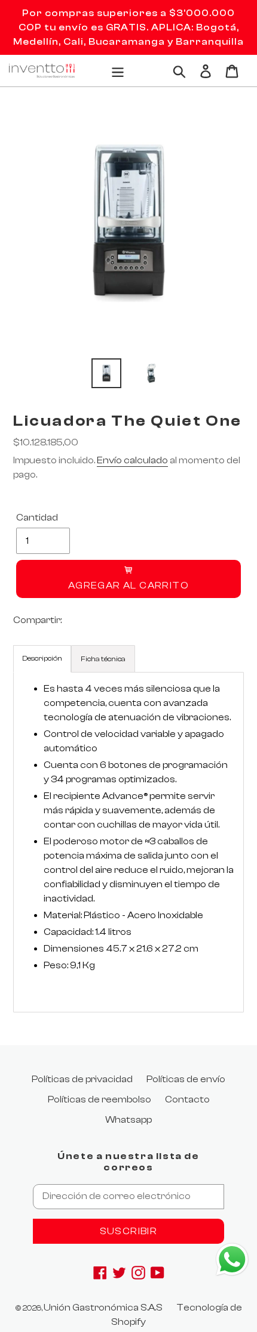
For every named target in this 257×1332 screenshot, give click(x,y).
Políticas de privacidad (82, 1079)
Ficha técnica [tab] (103, 659)
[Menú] (118, 70)
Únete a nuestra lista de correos (128, 1162)
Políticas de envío (185, 1079)
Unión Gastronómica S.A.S (103, 1307)
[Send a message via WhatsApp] (232, 1259)
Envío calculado (132, 460)
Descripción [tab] (42, 658)
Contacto (187, 1099)
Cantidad (37, 517)
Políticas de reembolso (99, 1099)
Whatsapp (128, 1119)
